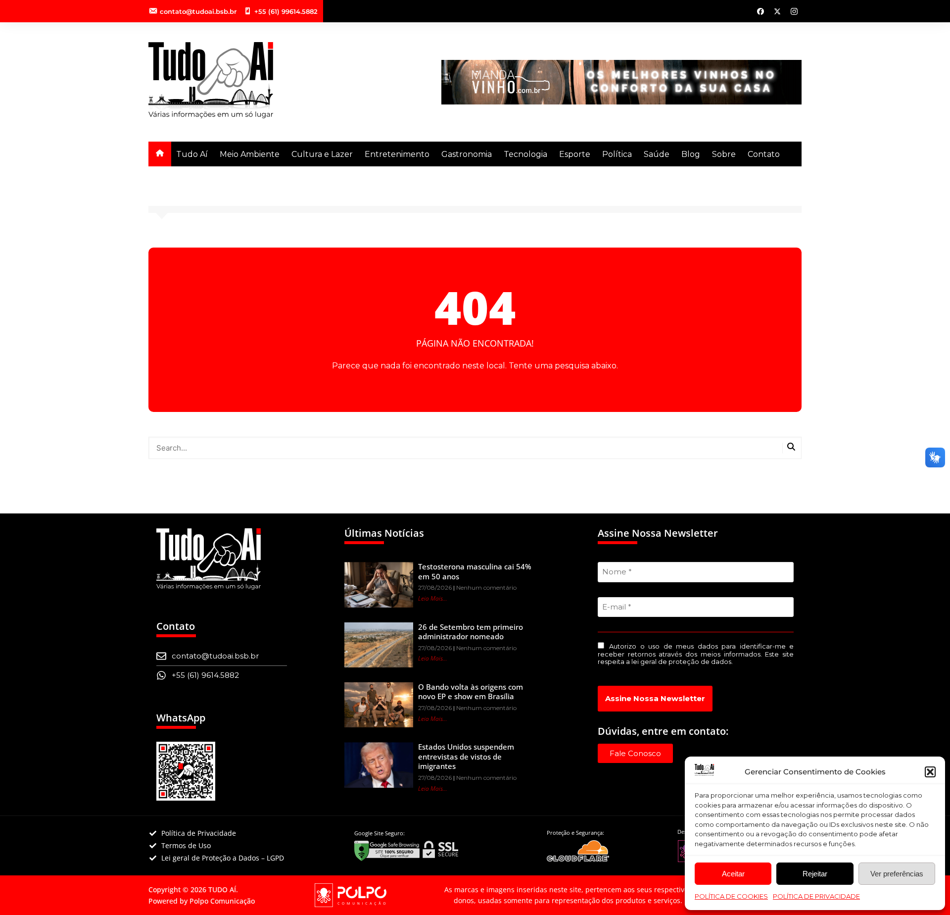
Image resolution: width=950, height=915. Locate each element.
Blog (690, 154)
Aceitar (733, 873)
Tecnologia (525, 154)
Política (617, 154)
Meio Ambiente (250, 154)
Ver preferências (896, 873)
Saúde (656, 154)
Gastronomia (466, 154)
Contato (764, 154)
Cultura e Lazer (322, 154)
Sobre (724, 154)
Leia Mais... (432, 598)
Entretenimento (397, 154)
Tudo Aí (192, 154)
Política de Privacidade (816, 896)
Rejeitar (815, 873)
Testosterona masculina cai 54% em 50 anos (474, 571)
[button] (930, 772)
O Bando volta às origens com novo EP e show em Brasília (470, 692)
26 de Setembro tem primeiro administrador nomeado (470, 632)
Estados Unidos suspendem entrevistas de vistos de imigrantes (466, 756)
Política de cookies (731, 896)
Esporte (574, 154)
